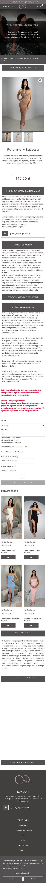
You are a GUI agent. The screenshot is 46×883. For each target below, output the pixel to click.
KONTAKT (23, 851)
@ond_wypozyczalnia (20, 233)
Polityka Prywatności (15, 868)
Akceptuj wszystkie (23, 873)
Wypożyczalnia (20, 58)
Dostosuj (11, 879)
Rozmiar (5, 429)
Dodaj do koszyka (23, 483)
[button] (40, 80)
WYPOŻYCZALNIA (23, 820)
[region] (23, 870)
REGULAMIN (23, 825)
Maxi (29, 58)
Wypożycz (8, 557)
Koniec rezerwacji (8, 466)
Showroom (23, 845)
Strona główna (7, 58)
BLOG (23, 840)
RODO (23, 835)
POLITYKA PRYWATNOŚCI (23, 830)
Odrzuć (33, 879)
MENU (5, 6)
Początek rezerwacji (9, 456)
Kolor (3, 420)
